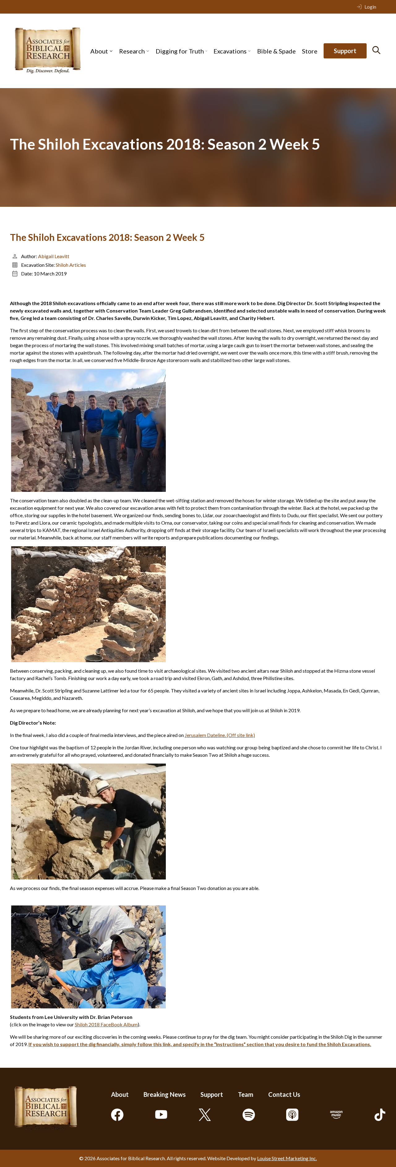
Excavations (230, 51)
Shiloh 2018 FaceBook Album (106, 1024)
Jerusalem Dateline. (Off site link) (220, 735)
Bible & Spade (276, 51)
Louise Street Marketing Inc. (287, 1158)
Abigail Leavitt (53, 256)
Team (245, 1094)
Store (309, 51)
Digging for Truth (180, 51)
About (99, 51)
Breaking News (165, 1094)
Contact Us (284, 1094)
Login (370, 7)
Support (345, 51)
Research (132, 51)
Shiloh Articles (71, 265)
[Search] (376, 50)
